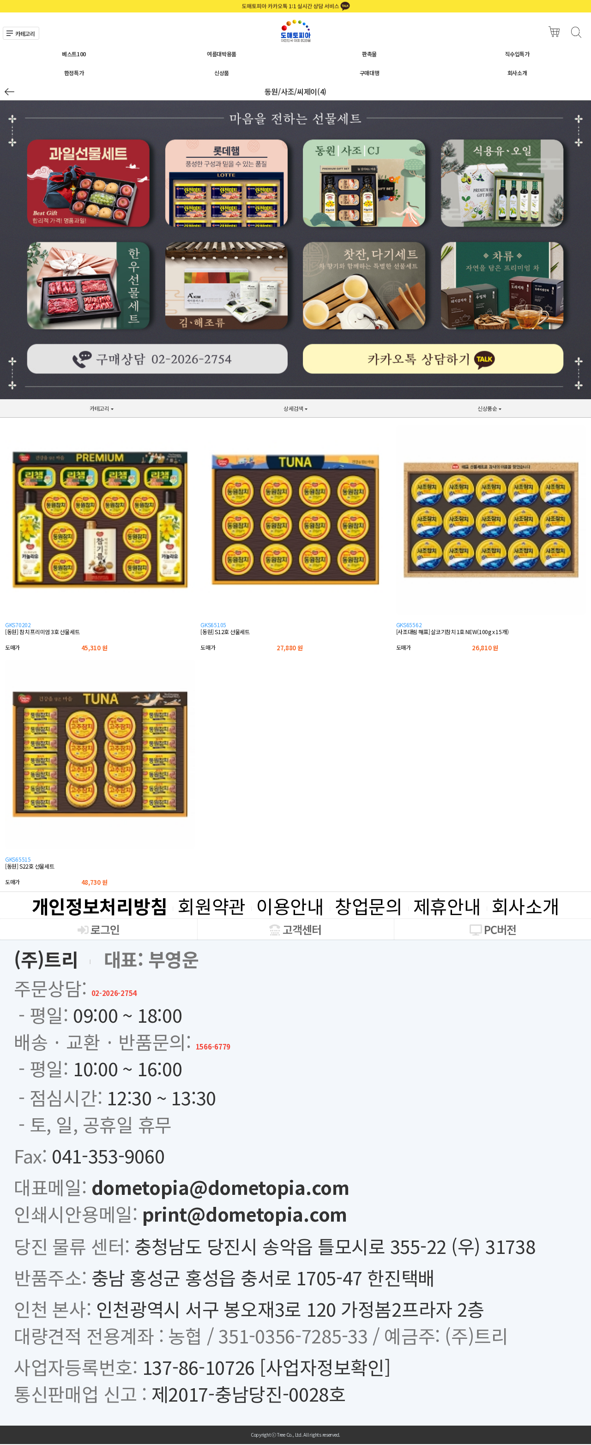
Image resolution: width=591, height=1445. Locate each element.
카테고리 (25, 33)
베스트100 (74, 54)
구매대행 (370, 73)
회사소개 (517, 73)
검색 (576, 32)
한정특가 (74, 73)
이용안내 (290, 906)
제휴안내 (447, 906)
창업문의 (369, 906)
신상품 (221, 73)
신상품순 (444, 411)
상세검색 (251, 411)
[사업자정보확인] (325, 1367)
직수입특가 (517, 54)
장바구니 (555, 32)
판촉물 (369, 54)
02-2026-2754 (114, 993)
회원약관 (212, 906)
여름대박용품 (221, 54)
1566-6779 (213, 1046)
